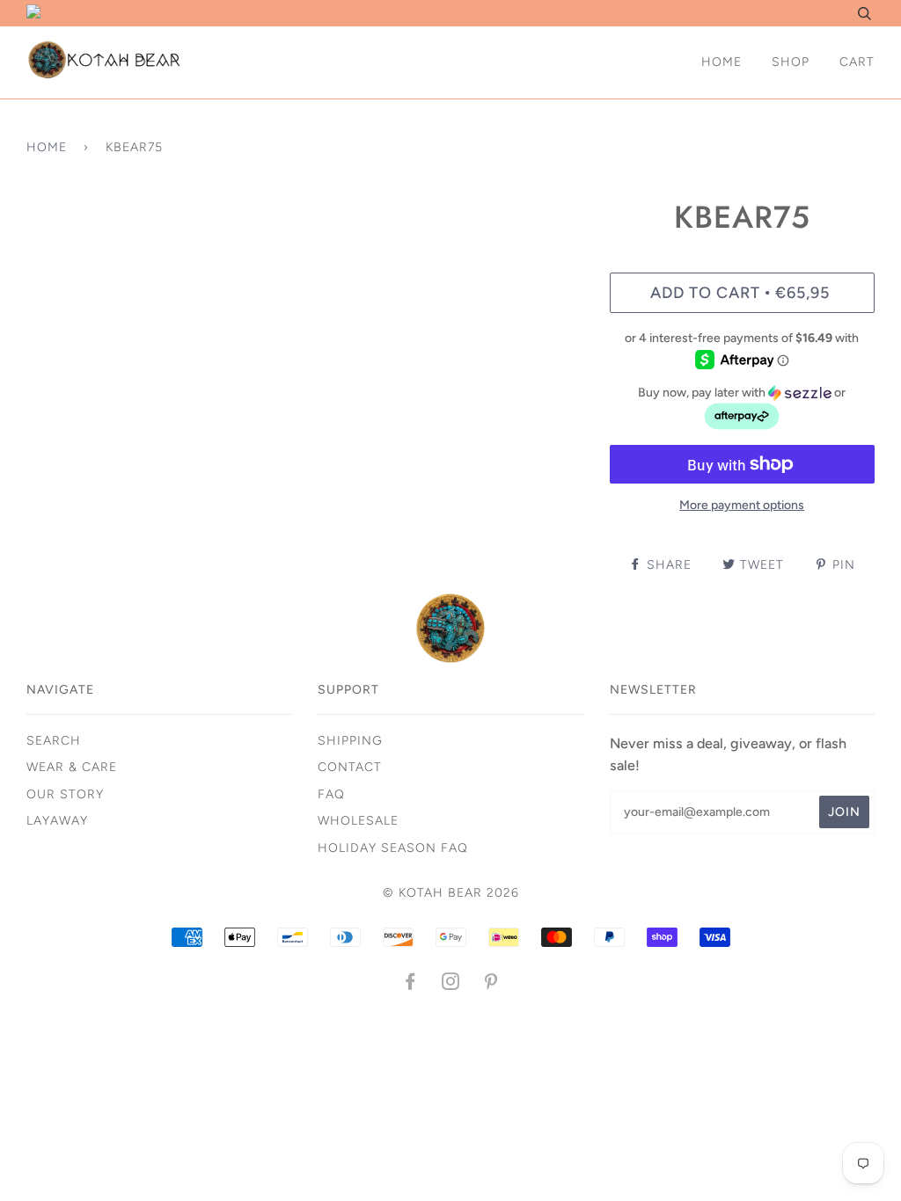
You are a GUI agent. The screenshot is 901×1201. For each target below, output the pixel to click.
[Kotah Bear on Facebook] (410, 984)
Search (53, 740)
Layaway (57, 820)
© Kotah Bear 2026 (451, 892)
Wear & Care (71, 767)
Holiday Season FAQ (393, 848)
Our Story (65, 794)
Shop (790, 62)
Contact (350, 767)
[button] (742, 408)
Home (721, 62)
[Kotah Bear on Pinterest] (491, 984)
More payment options (741, 505)
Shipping (350, 740)
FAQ (331, 794)
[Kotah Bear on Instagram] (451, 984)
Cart (857, 62)
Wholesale (358, 820)
